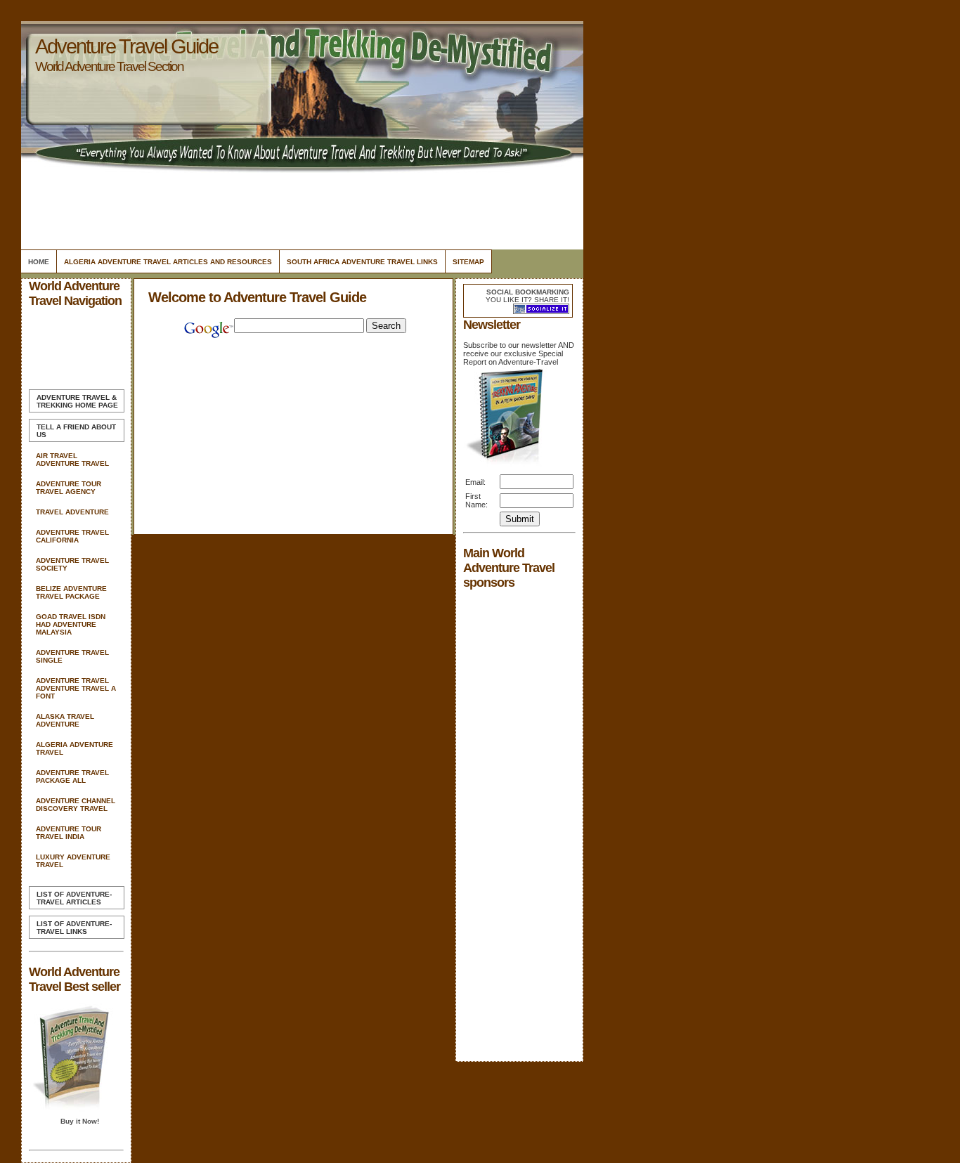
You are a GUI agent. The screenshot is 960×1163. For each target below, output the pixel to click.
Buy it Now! (79, 1121)
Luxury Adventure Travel (73, 861)
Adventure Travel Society (72, 564)
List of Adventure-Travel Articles (74, 898)
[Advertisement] (300, 207)
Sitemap (468, 262)
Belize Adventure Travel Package (71, 592)
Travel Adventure (72, 512)
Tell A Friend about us (76, 430)
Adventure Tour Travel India (68, 832)
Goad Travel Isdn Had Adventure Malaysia (70, 624)
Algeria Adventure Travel (74, 748)
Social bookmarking (527, 292)
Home (38, 262)
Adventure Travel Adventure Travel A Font (76, 688)
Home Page (77, 401)
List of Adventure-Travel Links (74, 927)
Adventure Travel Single (72, 656)
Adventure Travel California (72, 536)
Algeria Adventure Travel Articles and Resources (168, 262)
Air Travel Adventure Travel (72, 459)
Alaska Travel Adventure (65, 720)
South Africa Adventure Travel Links (362, 262)
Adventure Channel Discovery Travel (75, 804)
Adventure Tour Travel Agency (68, 487)
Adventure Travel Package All (72, 776)
